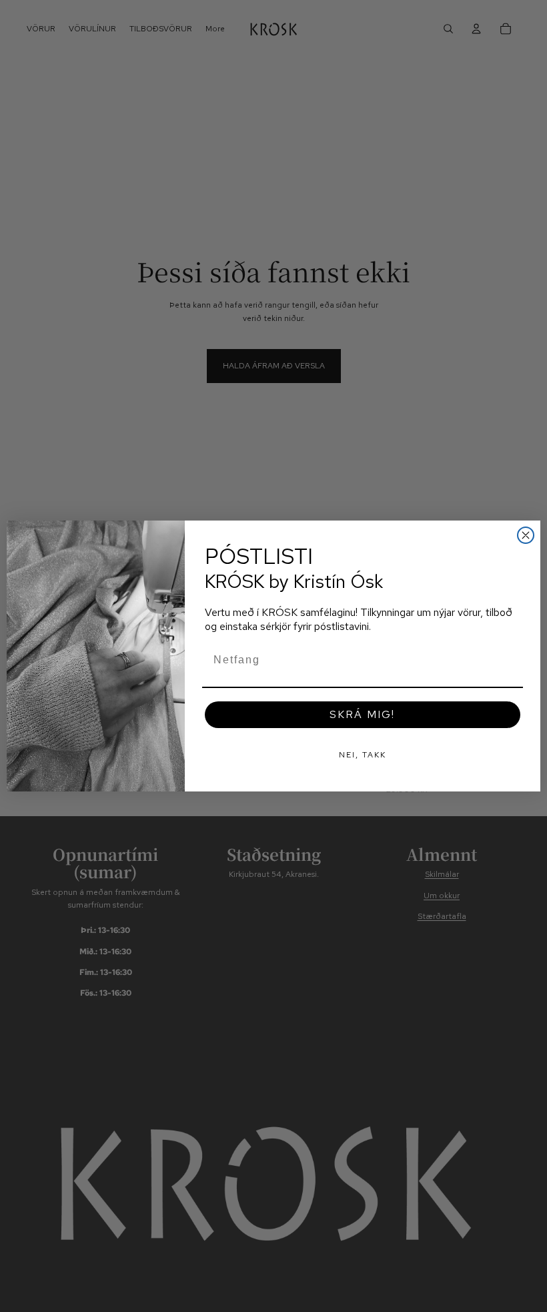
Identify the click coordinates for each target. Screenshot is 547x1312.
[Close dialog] (526, 535)
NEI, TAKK (362, 754)
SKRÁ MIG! (362, 714)
